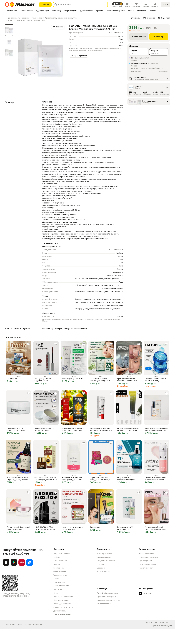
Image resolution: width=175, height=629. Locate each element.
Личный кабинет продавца (107, 593)
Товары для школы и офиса (63, 596)
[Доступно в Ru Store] (29, 565)
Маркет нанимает (146, 568)
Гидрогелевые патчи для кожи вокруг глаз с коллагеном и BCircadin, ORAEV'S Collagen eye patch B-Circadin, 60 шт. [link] (46, 429)
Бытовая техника (60, 561)
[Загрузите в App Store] (6, 565)
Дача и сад (57, 589)
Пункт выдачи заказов (147, 564)
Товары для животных (62, 604)
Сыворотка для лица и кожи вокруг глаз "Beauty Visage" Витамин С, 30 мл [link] (72, 429)
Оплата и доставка (104, 557)
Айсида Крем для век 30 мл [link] (72, 379)
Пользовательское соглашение (30, 624)
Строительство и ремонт (63, 607)
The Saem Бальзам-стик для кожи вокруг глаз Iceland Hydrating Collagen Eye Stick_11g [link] (155, 479)
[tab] (11, 11)
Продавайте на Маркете (106, 597)
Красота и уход (59, 582)
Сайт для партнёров (104, 604)
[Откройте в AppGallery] (21, 565)
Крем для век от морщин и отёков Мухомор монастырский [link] (72, 528)
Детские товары (59, 611)
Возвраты (101, 568)
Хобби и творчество (61, 586)
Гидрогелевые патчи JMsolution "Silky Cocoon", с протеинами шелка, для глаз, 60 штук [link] (18, 429)
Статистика (10, 624)
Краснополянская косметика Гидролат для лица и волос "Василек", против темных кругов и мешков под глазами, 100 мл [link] (18, 479)
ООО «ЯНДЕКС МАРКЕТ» (162, 623)
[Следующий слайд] (61, 57)
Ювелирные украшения (62, 614)
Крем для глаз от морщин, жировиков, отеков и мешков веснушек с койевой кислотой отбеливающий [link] (101, 429)
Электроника (58, 568)
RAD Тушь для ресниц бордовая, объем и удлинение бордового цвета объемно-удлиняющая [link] (46, 380)
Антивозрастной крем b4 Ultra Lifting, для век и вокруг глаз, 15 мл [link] (156, 528)
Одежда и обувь (59, 571)
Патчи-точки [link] (12, 379)
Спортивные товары (61, 600)
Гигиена (56, 564)
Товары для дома (60, 575)
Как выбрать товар (104, 554)
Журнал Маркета (103, 571)
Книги (55, 593)
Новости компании (146, 554)
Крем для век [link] (95, 527)
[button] (78, 56)
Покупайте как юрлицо (106, 561)
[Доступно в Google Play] (14, 565)
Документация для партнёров (108, 600)
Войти (165, 4)
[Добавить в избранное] (28, 344)
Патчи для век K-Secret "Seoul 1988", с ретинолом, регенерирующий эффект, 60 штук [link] (18, 528)
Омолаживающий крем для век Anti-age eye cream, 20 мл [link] (46, 479)
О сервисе (101, 564)
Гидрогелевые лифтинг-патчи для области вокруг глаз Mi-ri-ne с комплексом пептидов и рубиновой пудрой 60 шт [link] (100, 479)
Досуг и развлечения (61, 554)
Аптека (56, 579)
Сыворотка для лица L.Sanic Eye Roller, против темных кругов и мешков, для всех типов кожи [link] (128, 429)
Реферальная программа (148, 557)
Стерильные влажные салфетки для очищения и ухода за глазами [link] (100, 380)
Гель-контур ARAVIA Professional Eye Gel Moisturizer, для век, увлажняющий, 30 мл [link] (125, 528)
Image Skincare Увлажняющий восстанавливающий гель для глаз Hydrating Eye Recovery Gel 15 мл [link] (156, 429)
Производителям (145, 561)
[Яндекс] (169, 626)
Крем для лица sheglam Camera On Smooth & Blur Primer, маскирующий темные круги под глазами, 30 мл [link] (128, 380)
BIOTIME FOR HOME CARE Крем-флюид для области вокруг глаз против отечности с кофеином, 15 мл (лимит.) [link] (73, 479)
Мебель (56, 557)
